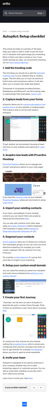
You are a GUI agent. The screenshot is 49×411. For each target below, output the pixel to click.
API (34, 231)
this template (36, 350)
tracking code (22, 197)
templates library (20, 344)
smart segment (21, 257)
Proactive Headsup (11, 164)
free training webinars (18, 63)
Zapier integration (19, 226)
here (27, 219)
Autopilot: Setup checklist (19, 31)
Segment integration (21, 231)
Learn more (36, 94)
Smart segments (10, 242)
